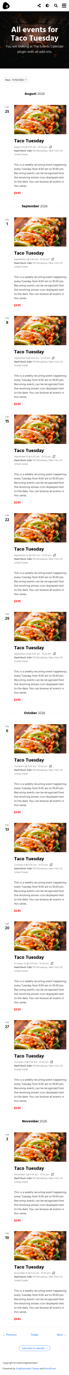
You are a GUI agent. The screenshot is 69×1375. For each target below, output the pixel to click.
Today (34, 1334)
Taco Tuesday (29, 140)
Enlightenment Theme (27, 1368)
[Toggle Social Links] (39, 5)
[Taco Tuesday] (40, 119)
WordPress (50, 1368)
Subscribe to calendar (33, 1348)
